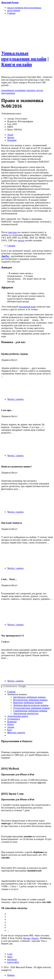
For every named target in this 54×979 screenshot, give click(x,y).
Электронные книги (17, 716)
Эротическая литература (25, 713)
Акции (10, 727)
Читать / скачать (15, 399)
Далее (10, 134)
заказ (9, 956)
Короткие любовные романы (28, 702)
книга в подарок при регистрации (24, 7)
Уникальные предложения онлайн (23, 55)
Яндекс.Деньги (31, 938)
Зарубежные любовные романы (29, 697)
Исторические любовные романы (30, 700)
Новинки (12, 721)
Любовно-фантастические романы (30, 705)
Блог (9, 729)
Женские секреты (16, 732)
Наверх (11, 975)
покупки (12, 232)
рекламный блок (27, 306)
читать (21, 240)
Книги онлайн (16, 64)
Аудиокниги (13, 719)
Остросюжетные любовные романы (31, 708)
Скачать (11, 245)
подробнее (20, 90)
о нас (9, 954)
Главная (11, 691)
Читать (10, 137)
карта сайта (13, 962)
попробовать (7, 90)
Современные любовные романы (30, 710)
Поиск (10, 724)
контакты (12, 959)
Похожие (11, 140)
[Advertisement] (19, 32)
